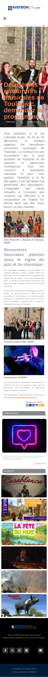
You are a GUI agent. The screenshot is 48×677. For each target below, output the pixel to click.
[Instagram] (36, 405)
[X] (30, 405)
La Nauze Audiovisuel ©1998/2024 (24, 672)
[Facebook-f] (5, 650)
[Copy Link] (39, 405)
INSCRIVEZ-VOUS (39, 463)
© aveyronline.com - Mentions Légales (24, 668)
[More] (42, 405)
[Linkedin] (33, 405)
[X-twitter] (12, 650)
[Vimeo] (26, 650)
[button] (5, 18)
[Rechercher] (43, 26)
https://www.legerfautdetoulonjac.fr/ (24, 398)
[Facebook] (27, 405)
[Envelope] (40, 650)
